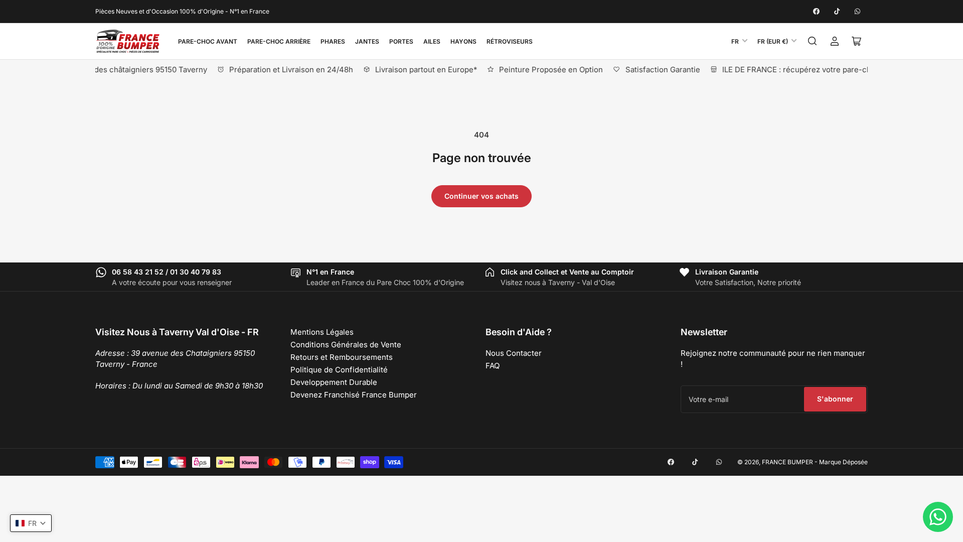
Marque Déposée (843, 462)
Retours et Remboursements (341, 357)
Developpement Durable (333, 382)
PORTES (401, 41)
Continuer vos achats (481, 196)
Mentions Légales (322, 332)
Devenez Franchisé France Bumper (353, 394)
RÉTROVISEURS (510, 41)
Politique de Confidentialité (339, 369)
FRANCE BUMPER (787, 462)
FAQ (493, 365)
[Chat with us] (938, 517)
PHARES (332, 41)
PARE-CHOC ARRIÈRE (278, 41)
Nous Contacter (514, 353)
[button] (31, 523)
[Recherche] (812, 41)
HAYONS (463, 41)
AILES (431, 41)
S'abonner (835, 398)
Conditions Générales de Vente (345, 344)
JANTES (367, 41)
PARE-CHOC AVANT (207, 41)
